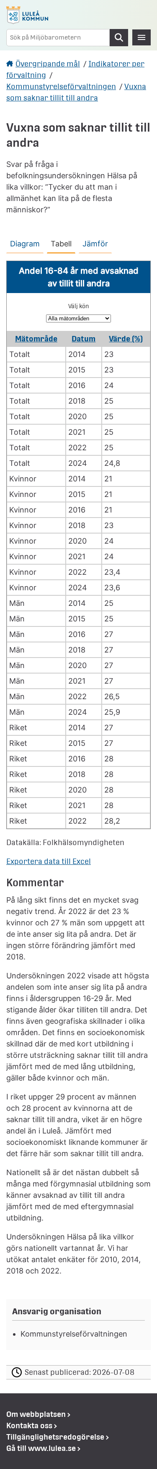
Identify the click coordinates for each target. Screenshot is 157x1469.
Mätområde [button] (36, 338)
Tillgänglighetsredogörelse (55, 1436)
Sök (119, 37)
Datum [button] (83, 338)
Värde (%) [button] (126, 338)
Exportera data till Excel (48, 861)
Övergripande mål (47, 63)
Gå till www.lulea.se (41, 1448)
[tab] (26, 242)
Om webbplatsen (36, 1414)
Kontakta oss (29, 1425)
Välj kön (78, 306)
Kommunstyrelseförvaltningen (61, 86)
